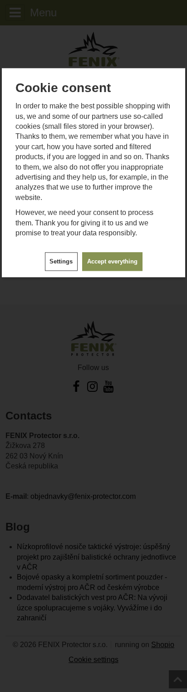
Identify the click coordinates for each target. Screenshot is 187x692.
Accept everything (112, 261)
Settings (61, 261)
